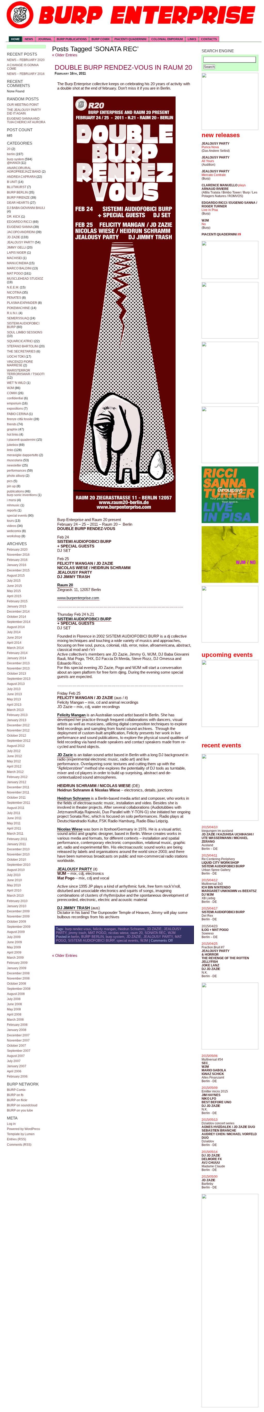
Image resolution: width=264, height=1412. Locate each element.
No (204, 224)
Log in (11, 1124)
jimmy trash (77, 933)
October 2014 (16, 617)
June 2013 (14, 694)
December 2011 (18, 787)
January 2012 (16, 782)
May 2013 (14, 699)
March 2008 (15, 1019)
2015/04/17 (210, 908)
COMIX (12, 393)
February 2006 (17, 1076)
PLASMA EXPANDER (22, 303)
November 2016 (18, 555)
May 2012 (14, 761)
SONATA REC (155, 933)
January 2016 (16, 565)
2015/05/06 (210, 1056)
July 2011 (13, 813)
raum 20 (136, 933)
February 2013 (17, 715)
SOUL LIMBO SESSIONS (24, 332)
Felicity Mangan (71, 715)
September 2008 (18, 989)
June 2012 (14, 756)
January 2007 (16, 1066)
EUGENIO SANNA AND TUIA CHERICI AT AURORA (26, 120)
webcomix (14, 531)
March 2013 (15, 710)
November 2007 (18, 1040)
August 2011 (15, 808)
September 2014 (18, 622)
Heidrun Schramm (73, 798)
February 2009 (17, 963)
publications (15, 491)
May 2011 (14, 823)
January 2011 (16, 844)
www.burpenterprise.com (78, 598)
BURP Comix (16, 1090)
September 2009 (18, 927)
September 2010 (18, 865)
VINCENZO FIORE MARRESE (20, 363)
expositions (15, 408)
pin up (11, 486)
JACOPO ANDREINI (21, 232)
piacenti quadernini (130, 39)
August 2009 (16, 932)
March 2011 (15, 833)
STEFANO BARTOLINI (22, 346)
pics (10, 481)
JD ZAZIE (13, 237)
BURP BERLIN (17, 192)
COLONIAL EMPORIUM (167, 39)
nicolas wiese (118, 933)
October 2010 (16, 859)
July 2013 (14, 689)
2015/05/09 (210, 1088)
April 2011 (14, 828)
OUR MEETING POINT (23, 105)
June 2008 (14, 1004)
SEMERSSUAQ (18, 318)
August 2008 (16, 994)
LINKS (192, 39)
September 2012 (18, 741)
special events (17, 515)
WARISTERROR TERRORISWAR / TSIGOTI (25, 372)
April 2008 (14, 1014)
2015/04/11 (209, 855)
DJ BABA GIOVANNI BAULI (26, 208)
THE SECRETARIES (21, 351)
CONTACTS (209, 39)
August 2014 (16, 627)
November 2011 (18, 792)
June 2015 (14, 586)
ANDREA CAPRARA (21, 177)
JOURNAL (45, 39)
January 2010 (16, 906)
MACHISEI (14, 258)
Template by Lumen (21, 1134)
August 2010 (16, 870)
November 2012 (18, 730)
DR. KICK (13, 216)
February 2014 (17, 653)
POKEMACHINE (18, 308)
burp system (15, 159)
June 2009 (14, 942)
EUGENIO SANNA (19, 227)
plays (242, 185)
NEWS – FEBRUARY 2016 (26, 74)
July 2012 (14, 751)
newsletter (14, 465)
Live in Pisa (210, 210)
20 (9, 149)
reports (12, 510)
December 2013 (18, 663)
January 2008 (16, 1030)
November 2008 (18, 978)
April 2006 (14, 1071)
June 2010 (14, 880)
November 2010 (18, 854)
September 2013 (18, 679)
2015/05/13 (210, 1120)
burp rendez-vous (78, 929)
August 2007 (16, 1056)
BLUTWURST (16, 187)
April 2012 (14, 766)
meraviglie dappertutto (22, 455)
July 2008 (14, 999)
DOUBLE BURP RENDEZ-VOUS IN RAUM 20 (123, 67)
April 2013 (14, 705)
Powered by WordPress (23, 1129)
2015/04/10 (210, 827)
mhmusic (13, 505)
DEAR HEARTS (18, 203)
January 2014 (16, 658)
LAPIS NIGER (16, 252)
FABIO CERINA (17, 414)
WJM (10, 388)
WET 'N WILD (16, 383)
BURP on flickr (17, 1100)
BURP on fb (15, 1095)
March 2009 (15, 957)
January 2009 (16, 968)
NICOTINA (14, 292)
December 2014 (18, 611)
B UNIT (12, 182)
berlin (11, 154)
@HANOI (13, 163)
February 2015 (17, 601)
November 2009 (18, 916)
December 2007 (18, 1035)
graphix (12, 429)
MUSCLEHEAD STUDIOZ (25, 278)
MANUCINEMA (17, 263)
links (10, 450)
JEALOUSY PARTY (20, 242)
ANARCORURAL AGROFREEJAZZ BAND (24, 169)
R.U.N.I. (12, 313)
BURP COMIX (101, 39)
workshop (14, 536)
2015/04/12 (210, 880)
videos (11, 526)
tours (10, 521)
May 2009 (14, 947)
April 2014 (14, 643)
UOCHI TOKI (16, 356)
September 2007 (18, 1051)
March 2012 (15, 772)
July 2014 (14, 632)
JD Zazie (65, 755)
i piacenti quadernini (21, 440)
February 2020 (17, 549)
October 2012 (16, 735)
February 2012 (17, 777)
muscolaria (14, 460)
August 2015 (16, 575)
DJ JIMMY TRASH (73, 908)
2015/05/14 (210, 1152)
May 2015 (14, 591)
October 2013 (16, 673)
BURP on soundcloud (22, 1105)
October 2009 (16, 921)
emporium (14, 403)
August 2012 (16, 746)
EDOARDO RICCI (19, 222)
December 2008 (18, 973)
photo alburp (16, 476)
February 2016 (17, 560)
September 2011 (18, 803)
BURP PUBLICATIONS (72, 39)
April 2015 (14, 596)
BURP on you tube (20, 1110)
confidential (15, 398)
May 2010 (14, 885)
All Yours (208, 161)
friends (11, 424)
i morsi (11, 500)
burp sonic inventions (22, 495)
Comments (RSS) (19, 1144)
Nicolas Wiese (69, 829)
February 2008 (17, 1025)
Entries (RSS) (16, 1139)
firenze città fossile (20, 419)
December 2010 (18, 849)
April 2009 (14, 952)
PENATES (14, 297)
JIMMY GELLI (16, 247)
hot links (13, 434)
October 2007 (16, 1045)
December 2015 (18, 570)
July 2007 (14, 1061)
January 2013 (16, 720)
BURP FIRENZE (18, 197)
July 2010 (14, 875)
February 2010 (17, 901)
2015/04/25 (210, 944)
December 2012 (18, 725)
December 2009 (18, 911)
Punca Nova (210, 147)
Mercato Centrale (214, 175)
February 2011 (17, 839)
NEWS (29, 39)
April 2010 (14, 890)
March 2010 (15, 895)
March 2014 (15, 648)
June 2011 (14, 818)
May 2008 (14, 1009)
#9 (239, 234)
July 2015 (14, 581)
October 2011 (16, 797)
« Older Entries (64, 55)
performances (16, 470)
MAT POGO (15, 273)
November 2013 (18, 668)
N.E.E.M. (13, 287)
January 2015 (16, 606)
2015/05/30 (210, 1176)
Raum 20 (65, 585)
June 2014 (14, 637)
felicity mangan (104, 929)
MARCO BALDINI (19, 268)
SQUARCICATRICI (20, 341)
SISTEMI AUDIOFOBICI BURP (84, 619)
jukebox (12, 445)
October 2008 (16, 983)
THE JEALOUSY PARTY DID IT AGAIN (24, 111)
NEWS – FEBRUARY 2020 (26, 60)
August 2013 (16, 684)
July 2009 (14, 937)
